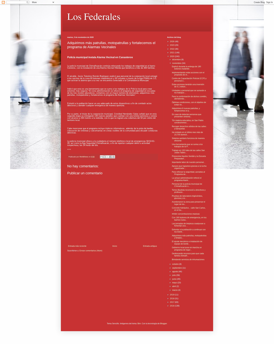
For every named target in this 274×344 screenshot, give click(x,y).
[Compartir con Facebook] (110, 156)
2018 (172, 298)
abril (174, 286)
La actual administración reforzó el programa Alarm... (187, 179)
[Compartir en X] (107, 156)
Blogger (163, 323)
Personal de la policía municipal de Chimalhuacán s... (187, 185)
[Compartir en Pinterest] (113, 156)
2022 (172, 49)
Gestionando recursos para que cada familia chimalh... (188, 254)
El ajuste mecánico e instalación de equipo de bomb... (187, 242)
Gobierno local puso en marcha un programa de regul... (187, 248)
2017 (172, 302)
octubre (175, 264)
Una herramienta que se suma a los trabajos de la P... (187, 145)
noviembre (177, 63)
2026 (172, 41)
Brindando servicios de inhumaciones (188, 259)
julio (174, 275)
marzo (175, 290)
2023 (172, 45)
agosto (175, 271)
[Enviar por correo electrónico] (101, 156)
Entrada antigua (150, 246)
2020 (172, 56)
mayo (174, 283)
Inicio (114, 246)
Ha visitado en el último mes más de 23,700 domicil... (187, 133)
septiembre (177, 268)
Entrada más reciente (77, 246)
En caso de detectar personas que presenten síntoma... (186, 115)
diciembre (176, 59)
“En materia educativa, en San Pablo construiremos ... (187, 121)
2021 (172, 52)
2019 (172, 295)
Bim (139, 323)
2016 (172, 306)
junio (174, 279)
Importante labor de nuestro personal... (188, 162)
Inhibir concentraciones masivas (186, 214)
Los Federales (93, 16)
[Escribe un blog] (104, 156)
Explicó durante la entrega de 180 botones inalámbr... (186, 67)
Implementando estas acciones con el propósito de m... (188, 73)
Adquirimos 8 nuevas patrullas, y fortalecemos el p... (186, 109)
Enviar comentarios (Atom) (90, 251)
